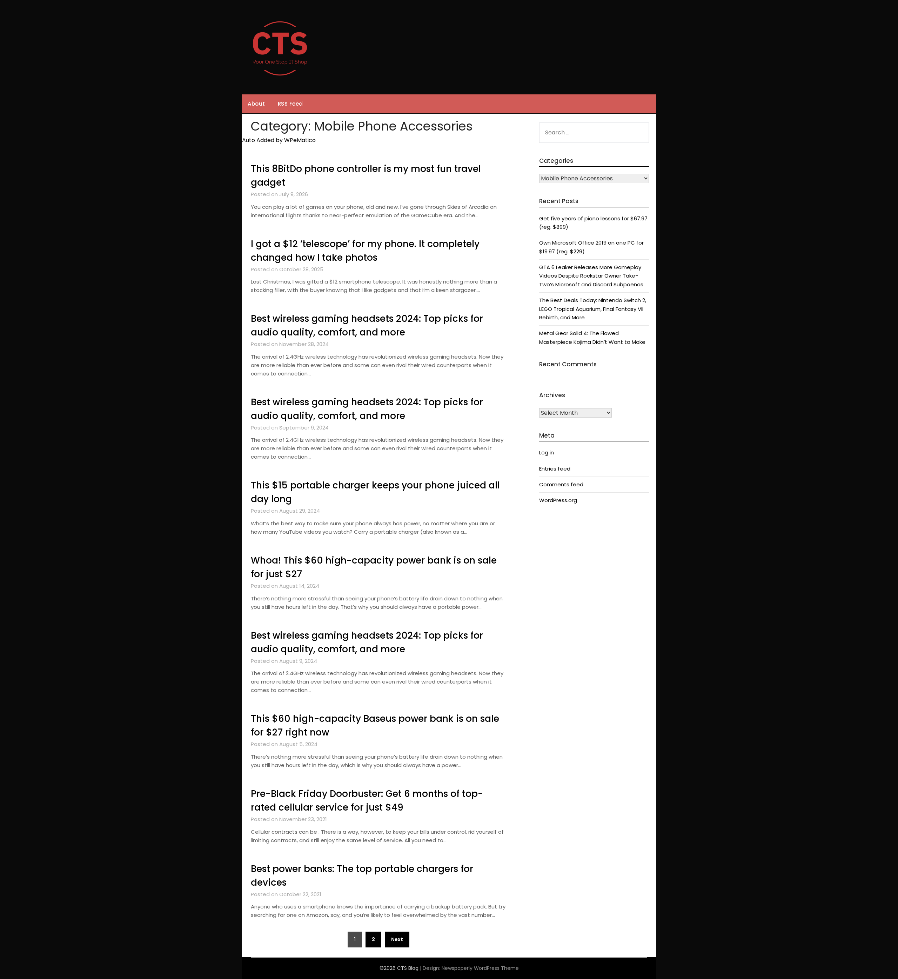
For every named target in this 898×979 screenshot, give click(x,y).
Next (397, 939)
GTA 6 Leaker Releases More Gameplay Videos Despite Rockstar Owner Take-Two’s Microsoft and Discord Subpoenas (591, 276)
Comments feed (561, 484)
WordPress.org (558, 500)
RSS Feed (290, 103)
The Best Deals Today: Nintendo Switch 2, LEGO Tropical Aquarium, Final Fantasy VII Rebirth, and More (592, 309)
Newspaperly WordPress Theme (480, 968)
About (256, 103)
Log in (546, 452)
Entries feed (554, 468)
